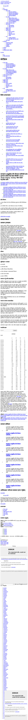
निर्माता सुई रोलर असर (10, 124)
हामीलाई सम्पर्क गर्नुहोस (7, 50)
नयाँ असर (8, 40)
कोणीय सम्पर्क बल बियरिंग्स (14, 19)
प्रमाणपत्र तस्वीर (9, 42)
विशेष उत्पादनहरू (6, 55)
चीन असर (15, 241)
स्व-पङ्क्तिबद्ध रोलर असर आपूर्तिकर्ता (13, 150)
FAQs (4, 48)
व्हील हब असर (11, 26)
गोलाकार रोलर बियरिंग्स (13, 14)
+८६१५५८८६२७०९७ (5, 1)
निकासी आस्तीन (12, 34)
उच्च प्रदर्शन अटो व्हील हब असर (12, 131)
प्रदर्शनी (7, 45)
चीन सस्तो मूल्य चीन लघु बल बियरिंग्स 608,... (14, 113)
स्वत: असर (8, 24)
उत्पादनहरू (5, 9)
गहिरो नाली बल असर (13, 18)
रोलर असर (8, 10)
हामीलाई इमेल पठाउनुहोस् (5, 216)
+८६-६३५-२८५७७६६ (7, 523)
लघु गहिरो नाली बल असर (13, 39)
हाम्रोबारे (5, 41)
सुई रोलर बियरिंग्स (12, 15)
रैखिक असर (8, 29)
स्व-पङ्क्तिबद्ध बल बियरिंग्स (14, 20)
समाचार (4, 47)
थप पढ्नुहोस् (3, 503)
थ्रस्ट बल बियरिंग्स (12, 21)
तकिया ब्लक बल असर (10, 23)
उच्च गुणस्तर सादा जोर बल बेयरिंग (12, 141)
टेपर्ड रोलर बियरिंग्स (12, 11)
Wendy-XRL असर (4, 542)
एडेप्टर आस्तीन (11, 31)
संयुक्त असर (8, 27)
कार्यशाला (8, 46)
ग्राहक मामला (8, 43)
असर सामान (8, 30)
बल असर (8, 16)
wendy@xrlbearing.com (6, 2)
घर (3, 8)
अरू (7, 36)
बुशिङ (10, 35)
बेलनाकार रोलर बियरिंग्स (13, 13)
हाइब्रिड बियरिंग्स (12, 37)
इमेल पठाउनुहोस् (4, 541)
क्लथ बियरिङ (11, 25)
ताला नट (10, 32)
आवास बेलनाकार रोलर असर (11, 128)
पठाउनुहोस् (3, 493)
